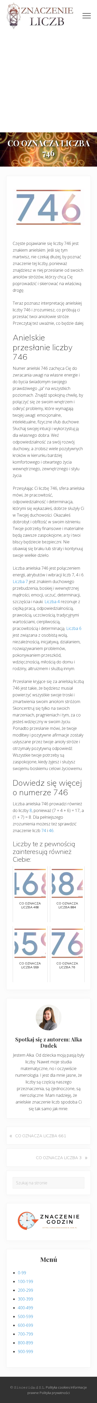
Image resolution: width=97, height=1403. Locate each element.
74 (43, 830)
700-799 (25, 1334)
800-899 (25, 1343)
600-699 (25, 1325)
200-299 (25, 1290)
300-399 (25, 1299)
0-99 (22, 1273)
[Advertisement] (48, 81)
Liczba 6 (73, 628)
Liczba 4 (52, 601)
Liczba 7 (20, 581)
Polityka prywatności (55, 1392)
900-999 (25, 1351)
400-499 (25, 1308)
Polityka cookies (58, 1387)
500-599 (25, 1316)
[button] (86, 15)
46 (51, 830)
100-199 (25, 1281)
